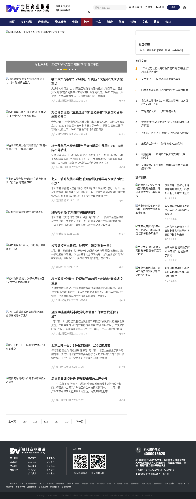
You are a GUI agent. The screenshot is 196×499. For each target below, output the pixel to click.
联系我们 (136, 7)
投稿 (173, 7)
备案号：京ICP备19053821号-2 (116, 496)
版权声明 (14, 470)
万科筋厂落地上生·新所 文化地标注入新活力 (165, 133)
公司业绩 (151, 50)
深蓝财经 (50, 484)
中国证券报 (169, 484)
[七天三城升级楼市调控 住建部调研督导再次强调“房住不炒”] (26, 190)
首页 (12, 21)
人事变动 (177, 50)
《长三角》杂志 (72, 484)
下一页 (79, 421)
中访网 (41, 484)
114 (67, 421)
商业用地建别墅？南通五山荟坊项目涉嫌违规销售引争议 (177, 272)
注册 (161, 7)
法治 (133, 21)
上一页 (12, 421)
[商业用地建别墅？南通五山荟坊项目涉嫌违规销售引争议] (149, 274)
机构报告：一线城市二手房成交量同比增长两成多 (164, 156)
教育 (156, 21)
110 (24, 421)
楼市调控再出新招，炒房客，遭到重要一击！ (82, 245)
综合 (142, 50)
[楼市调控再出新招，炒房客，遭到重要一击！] (26, 256)
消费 (110, 21)
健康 (121, 21)
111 (35, 421)
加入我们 (14, 466)
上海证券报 (180, 484)
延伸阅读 (141, 177)
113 (56, 421)
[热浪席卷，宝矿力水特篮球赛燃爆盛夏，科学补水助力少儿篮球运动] (149, 191)
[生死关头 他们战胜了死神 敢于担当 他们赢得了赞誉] (149, 254)
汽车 (98, 21)
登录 (150, 7)
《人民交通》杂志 (120, 484)
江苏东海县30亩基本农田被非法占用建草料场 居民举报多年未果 (177, 230)
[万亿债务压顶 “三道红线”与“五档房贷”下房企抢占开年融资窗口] (26, 123)
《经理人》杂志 (87, 484)
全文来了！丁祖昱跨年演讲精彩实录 (161, 79)
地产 (86, 21)
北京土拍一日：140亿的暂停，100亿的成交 (80, 345)
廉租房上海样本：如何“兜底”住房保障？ (163, 143)
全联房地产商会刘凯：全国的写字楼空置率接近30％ (164, 167)
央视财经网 (146, 484)
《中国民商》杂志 (103, 484)
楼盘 (167, 50)
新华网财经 (54, 487)
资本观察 (60, 21)
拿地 (160, 50)
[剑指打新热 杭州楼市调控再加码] (26, 223)
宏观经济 (43, 21)
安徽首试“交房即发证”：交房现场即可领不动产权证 (165, 124)
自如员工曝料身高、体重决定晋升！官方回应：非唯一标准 (164, 102)
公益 (168, 21)
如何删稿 (51, 466)
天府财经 (60, 484)
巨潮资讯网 (20, 487)
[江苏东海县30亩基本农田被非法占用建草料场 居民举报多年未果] (149, 233)
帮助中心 (51, 458)
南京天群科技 (147, 496)
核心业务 (32, 458)
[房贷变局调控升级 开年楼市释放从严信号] (26, 389)
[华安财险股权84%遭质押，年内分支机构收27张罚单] (149, 212)
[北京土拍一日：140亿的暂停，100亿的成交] (26, 356)
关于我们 (14, 458)
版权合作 (51, 462)
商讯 (21, 484)
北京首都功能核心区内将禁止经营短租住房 (164, 90)
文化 (145, 21)
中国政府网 (66, 487)
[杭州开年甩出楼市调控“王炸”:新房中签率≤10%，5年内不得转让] (26, 156)
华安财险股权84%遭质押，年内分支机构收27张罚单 (177, 210)
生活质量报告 (31, 484)
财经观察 (32, 462)
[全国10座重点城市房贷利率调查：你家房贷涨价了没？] (26, 323)
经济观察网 (31, 487)
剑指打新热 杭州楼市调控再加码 (73, 212)
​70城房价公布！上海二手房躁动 (158, 111)
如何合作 (51, 470)
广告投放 (32, 473)
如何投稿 (51, 473)
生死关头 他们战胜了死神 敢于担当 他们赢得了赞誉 (177, 251)
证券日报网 (157, 484)
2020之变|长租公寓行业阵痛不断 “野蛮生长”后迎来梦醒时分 (165, 70)
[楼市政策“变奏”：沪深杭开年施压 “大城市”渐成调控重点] (26, 90)
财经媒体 (32, 466)
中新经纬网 (43, 487)
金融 (75, 21)
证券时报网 (134, 484)
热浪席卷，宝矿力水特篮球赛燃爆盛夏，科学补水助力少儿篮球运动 (177, 189)
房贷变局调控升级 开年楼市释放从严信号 (79, 378)
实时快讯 (26, 21)
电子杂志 (32, 470)
